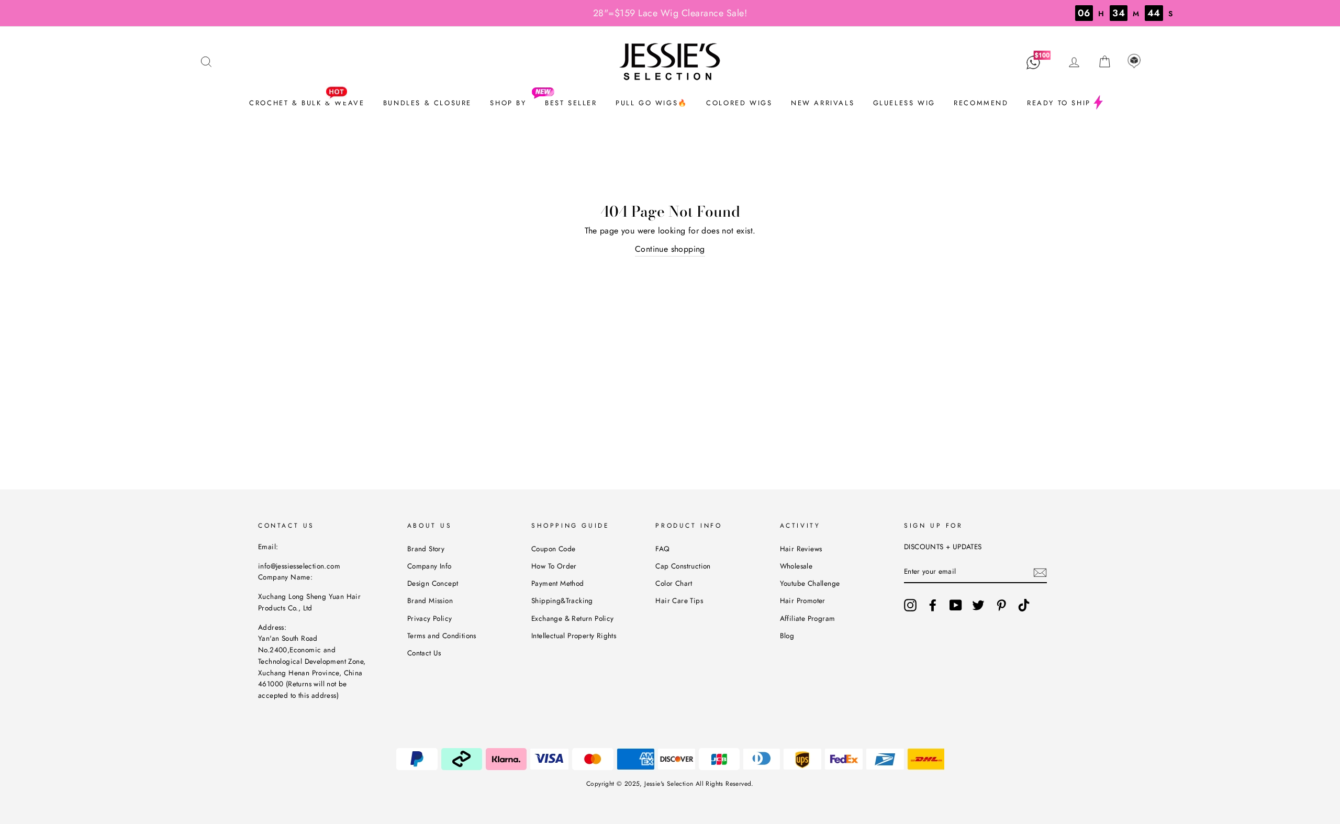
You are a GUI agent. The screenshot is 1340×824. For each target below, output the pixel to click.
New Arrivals (822, 103)
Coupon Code (553, 548)
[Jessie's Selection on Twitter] (978, 605)
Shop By (508, 103)
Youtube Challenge (810, 583)
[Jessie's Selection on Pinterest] (1001, 605)
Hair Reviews (801, 548)
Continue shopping (670, 249)
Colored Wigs (739, 103)
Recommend (981, 103)
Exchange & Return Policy (572, 618)
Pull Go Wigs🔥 (652, 103)
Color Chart (673, 583)
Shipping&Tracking (562, 600)
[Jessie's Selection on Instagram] (910, 605)
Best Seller (571, 103)
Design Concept (433, 583)
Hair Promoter (802, 600)
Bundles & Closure (427, 103)
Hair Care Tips (679, 600)
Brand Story (425, 548)
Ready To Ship (1059, 103)
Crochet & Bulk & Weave (306, 103)
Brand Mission (430, 600)
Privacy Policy (429, 618)
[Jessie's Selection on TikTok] (1024, 605)
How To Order (554, 566)
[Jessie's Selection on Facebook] (932, 605)
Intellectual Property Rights (573, 635)
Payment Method (557, 583)
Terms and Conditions (441, 635)
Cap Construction (682, 566)
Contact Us (424, 653)
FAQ (662, 548)
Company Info (429, 566)
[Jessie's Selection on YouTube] (956, 605)
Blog (787, 635)
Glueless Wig (904, 103)
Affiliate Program (807, 618)
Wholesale (796, 566)
